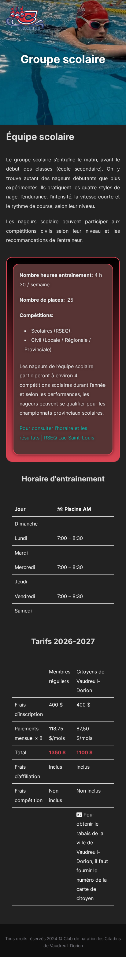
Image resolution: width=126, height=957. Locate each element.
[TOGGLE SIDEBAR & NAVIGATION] (115, 19)
